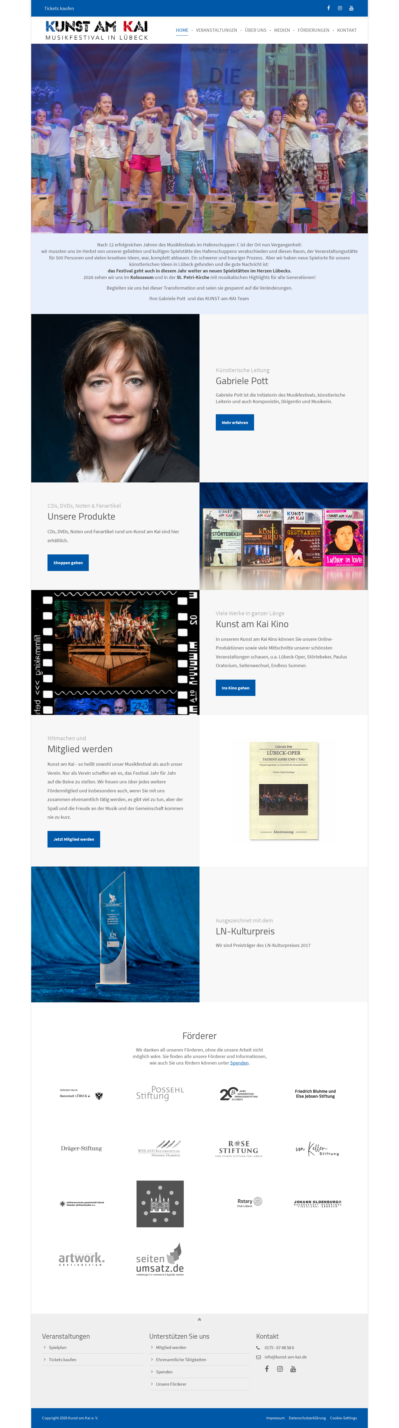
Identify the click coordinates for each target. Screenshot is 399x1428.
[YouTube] (351, 8)
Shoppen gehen (68, 562)
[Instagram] (340, 8)
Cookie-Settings (343, 1417)
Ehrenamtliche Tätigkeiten (181, 1360)
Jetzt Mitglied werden (73, 839)
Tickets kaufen (59, 8)
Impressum (275, 1417)
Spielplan (57, 1347)
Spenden (239, 1063)
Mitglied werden (171, 1347)
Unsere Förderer (171, 1384)
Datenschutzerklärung (307, 1417)
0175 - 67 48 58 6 (279, 1348)
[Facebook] (328, 8)
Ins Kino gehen (235, 688)
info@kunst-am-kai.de (286, 1357)
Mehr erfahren (235, 422)
